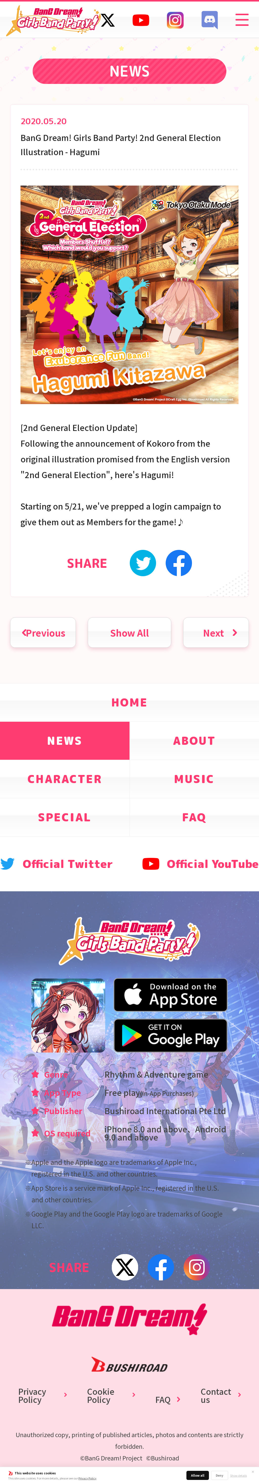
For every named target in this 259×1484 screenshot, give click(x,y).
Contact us (216, 1395)
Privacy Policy (87, 1478)
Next (213, 632)
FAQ (163, 1399)
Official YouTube (213, 864)
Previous (45, 632)
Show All (129, 632)
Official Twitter (68, 864)
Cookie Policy (100, 1395)
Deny (219, 1475)
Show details (238, 1475)
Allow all (197, 1475)
